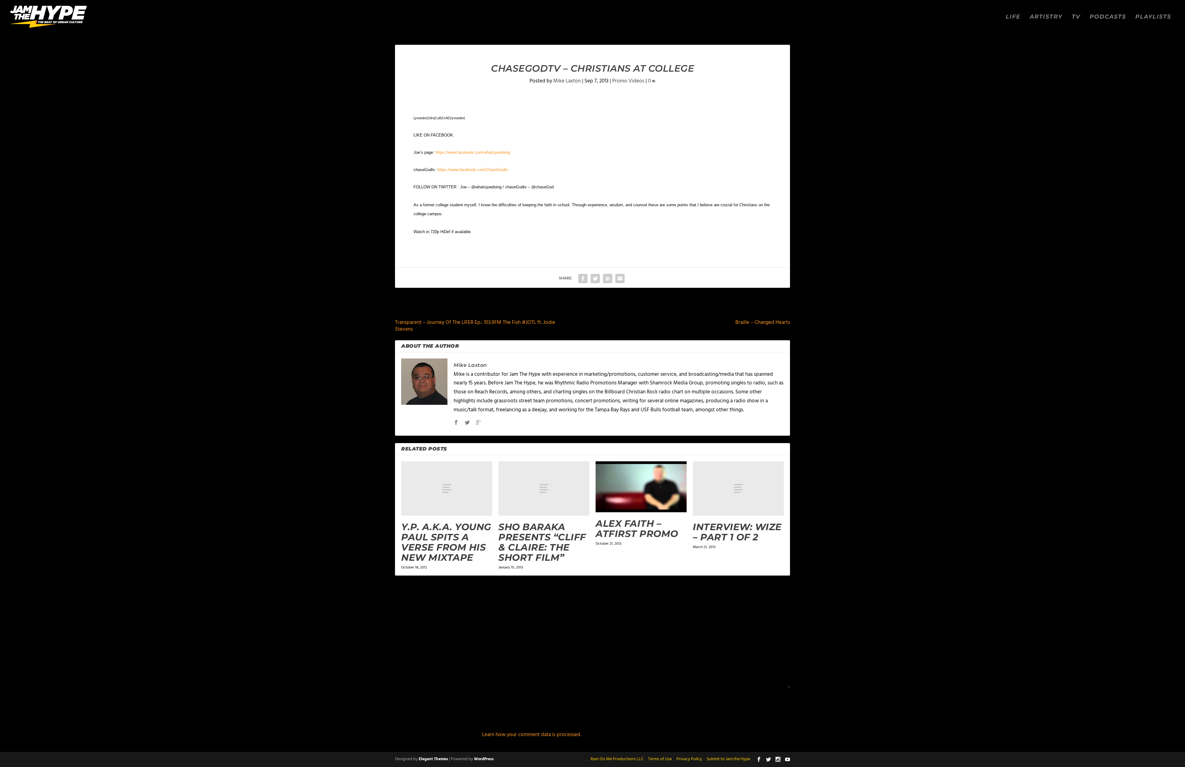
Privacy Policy (689, 759)
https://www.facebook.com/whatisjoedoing (472, 152)
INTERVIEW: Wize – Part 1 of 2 (737, 532)
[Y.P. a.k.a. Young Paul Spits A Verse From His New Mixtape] (446, 488)
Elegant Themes (433, 759)
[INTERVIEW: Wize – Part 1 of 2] (738, 488)
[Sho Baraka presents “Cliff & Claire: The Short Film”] (543, 488)
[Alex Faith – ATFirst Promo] (641, 487)
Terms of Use (660, 759)
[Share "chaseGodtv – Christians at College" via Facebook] (583, 278)
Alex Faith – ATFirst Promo (637, 528)
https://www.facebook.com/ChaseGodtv (473, 169)
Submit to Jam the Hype (728, 759)
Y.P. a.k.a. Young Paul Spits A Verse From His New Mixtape (446, 542)
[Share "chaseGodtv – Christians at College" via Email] (620, 278)
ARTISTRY (1046, 17)
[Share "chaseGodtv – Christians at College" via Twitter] (595, 278)
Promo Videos (628, 81)
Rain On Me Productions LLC (617, 759)
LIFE (1013, 17)
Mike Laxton (567, 81)
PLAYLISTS (1153, 17)
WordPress (484, 759)
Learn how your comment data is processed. (531, 735)
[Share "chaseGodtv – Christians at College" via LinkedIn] (607, 278)
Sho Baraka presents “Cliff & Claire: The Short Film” (542, 542)
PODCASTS (1108, 17)
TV (1076, 17)
